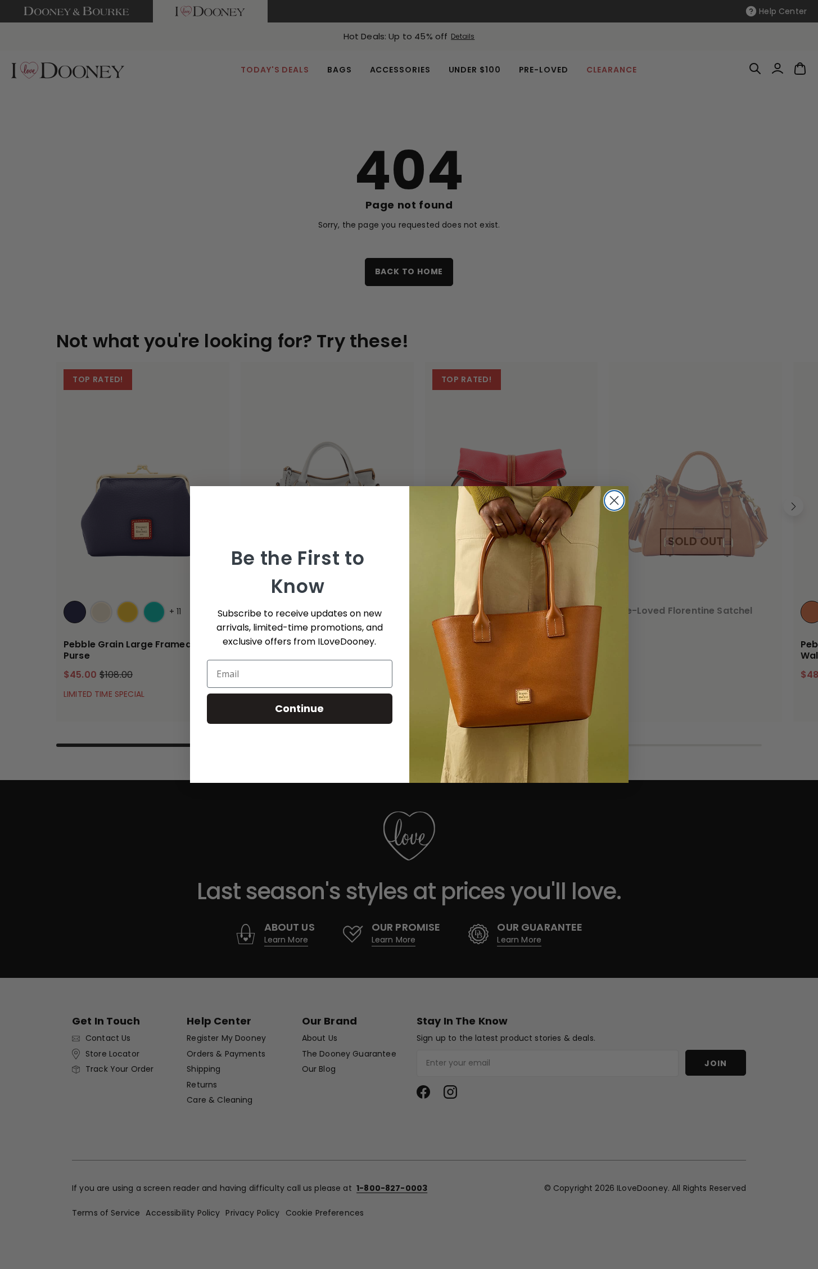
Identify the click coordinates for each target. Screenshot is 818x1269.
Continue (299, 708)
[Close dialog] (614, 500)
